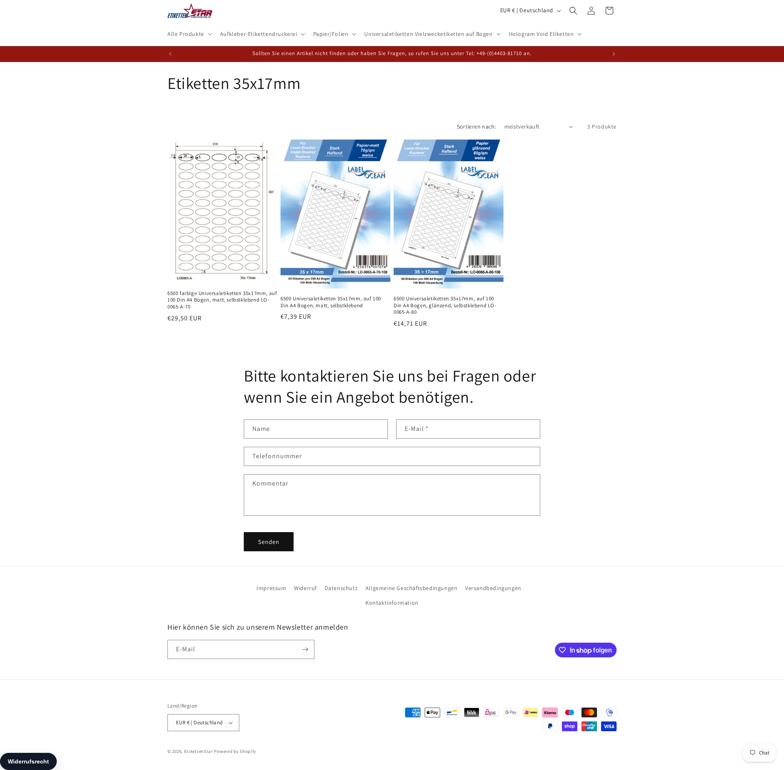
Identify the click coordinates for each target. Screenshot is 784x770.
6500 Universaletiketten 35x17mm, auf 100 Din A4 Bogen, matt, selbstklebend (331, 302)
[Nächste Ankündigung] (614, 54)
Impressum (271, 588)
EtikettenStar (198, 751)
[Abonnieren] (305, 649)
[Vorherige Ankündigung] (170, 54)
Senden (268, 542)
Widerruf (305, 588)
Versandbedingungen (493, 588)
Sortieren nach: (476, 126)
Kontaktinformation (392, 602)
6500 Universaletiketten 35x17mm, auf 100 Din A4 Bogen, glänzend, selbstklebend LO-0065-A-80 (445, 305)
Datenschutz (341, 588)
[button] (189, 33)
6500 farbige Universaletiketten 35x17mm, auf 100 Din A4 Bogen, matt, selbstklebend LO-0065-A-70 (222, 300)
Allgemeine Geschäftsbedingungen (411, 588)
